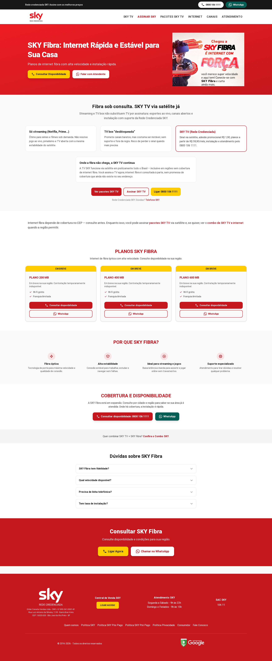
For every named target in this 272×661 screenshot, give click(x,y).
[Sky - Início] (36, 17)
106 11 (221, 604)
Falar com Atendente (93, 74)
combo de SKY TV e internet (225, 222)
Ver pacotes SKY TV (106, 191)
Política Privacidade (164, 625)
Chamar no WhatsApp (155, 551)
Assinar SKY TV (136, 191)
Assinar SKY (147, 16)
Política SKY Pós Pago (110, 625)
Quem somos (71, 625)
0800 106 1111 (213, 4)
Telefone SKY (152, 200)
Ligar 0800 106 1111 (166, 191)
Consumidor (183, 625)
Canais (212, 16)
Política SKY (88, 625)
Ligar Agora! (107, 605)
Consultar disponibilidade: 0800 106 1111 (125, 416)
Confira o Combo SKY (156, 436)
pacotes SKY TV (159, 222)
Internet (195, 16)
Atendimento (232, 16)
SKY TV (128, 16)
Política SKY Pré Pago (137, 625)
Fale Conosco (200, 625)
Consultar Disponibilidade (51, 74)
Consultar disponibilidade (63, 305)
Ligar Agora (115, 551)
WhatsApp (238, 4)
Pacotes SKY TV (172, 16)
